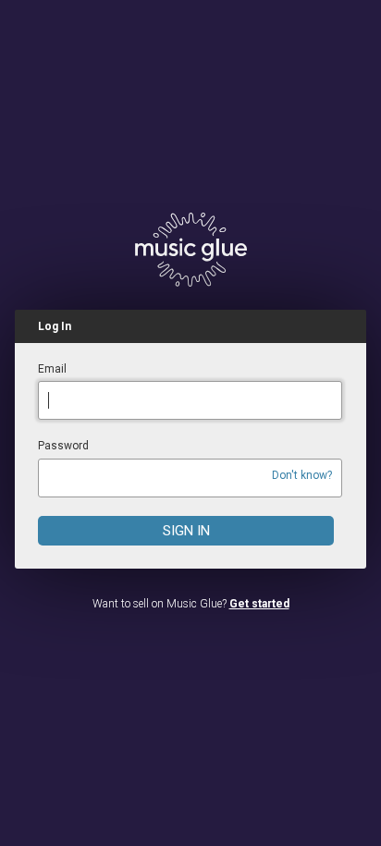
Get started (259, 603)
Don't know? (302, 475)
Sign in (186, 530)
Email (52, 368)
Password (63, 445)
